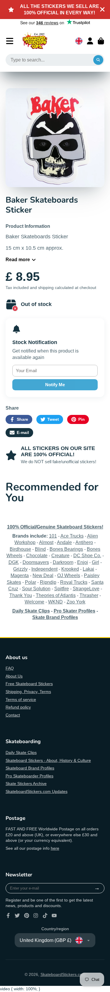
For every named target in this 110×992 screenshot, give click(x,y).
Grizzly (20, 569)
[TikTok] (45, 915)
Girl (95, 562)
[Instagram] (35, 915)
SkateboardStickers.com (63, 974)
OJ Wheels (68, 575)
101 (53, 535)
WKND (55, 601)
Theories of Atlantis (56, 595)
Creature (60, 555)
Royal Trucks (73, 582)
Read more (18, 259)
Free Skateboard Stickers (29, 683)
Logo (35, 41)
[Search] (98, 60)
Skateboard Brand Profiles (30, 768)
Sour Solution (36, 588)
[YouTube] (54, 915)
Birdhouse (20, 549)
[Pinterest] (26, 915)
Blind (40, 549)
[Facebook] (8, 915)
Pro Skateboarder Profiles (29, 776)
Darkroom (63, 562)
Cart (100, 41)
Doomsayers (36, 562)
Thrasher (88, 595)
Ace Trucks (72, 535)
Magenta (20, 575)
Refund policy (18, 707)
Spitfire (61, 588)
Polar (30, 582)
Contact (13, 715)
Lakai (88, 569)
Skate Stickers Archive (26, 783)
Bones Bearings (66, 549)
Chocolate (37, 555)
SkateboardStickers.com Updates (36, 791)
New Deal (43, 575)
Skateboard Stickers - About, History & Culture (48, 760)
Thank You (20, 595)
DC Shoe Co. (87, 555)
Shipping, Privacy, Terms (28, 691)
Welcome (34, 601)
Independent (44, 569)
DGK (14, 562)
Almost (46, 542)
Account (90, 41)
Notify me (55, 384)
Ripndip (48, 582)
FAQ (10, 668)
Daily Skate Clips (21, 752)
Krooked (70, 569)
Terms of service (21, 699)
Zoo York (76, 601)
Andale (64, 542)
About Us (14, 676)
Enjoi (82, 562)
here (55, 848)
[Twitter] (17, 915)
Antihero (84, 542)
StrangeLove (86, 588)
